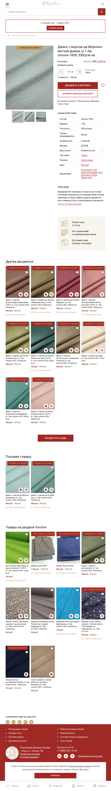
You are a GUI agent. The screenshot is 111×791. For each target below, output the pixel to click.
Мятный (85, 165)
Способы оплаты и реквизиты (74, 737)
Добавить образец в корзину (77, 94)
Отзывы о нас (15, 733)
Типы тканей (66, 741)
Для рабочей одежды (89, 171)
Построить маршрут (29, 757)
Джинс (84, 155)
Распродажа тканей (18, 729)
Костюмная (86, 170)
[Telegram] (14, 722)
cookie (55, 766)
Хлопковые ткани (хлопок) (23, 35)
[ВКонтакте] (8, 722)
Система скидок (16, 737)
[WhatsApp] (20, 722)
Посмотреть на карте (30, 754)
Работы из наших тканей (72, 729)
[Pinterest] (25, 722)
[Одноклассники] (31, 722)
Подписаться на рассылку (90, 756)
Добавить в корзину (78, 85)
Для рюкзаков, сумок (91, 173)
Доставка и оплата (18, 741)
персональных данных (80, 766)
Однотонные (87, 160)
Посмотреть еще (55, 438)
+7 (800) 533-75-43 (67, 750)
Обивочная (86, 178)
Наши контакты (67, 733)
